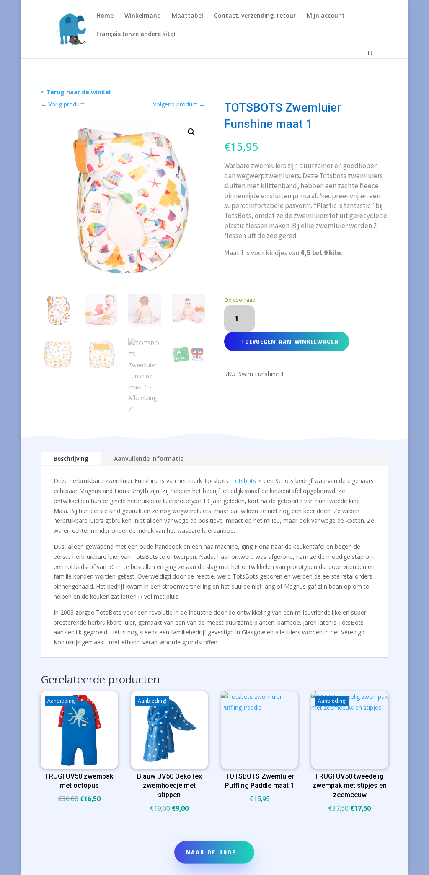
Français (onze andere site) (135, 34)
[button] (191, 132)
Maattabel (187, 16)
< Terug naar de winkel (76, 92)
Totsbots (243, 481)
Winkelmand (142, 16)
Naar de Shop (211, 852)
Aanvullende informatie (148, 458)
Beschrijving (71, 458)
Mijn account (326, 16)
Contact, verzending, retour (255, 16)
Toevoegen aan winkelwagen (290, 341)
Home (105, 16)
